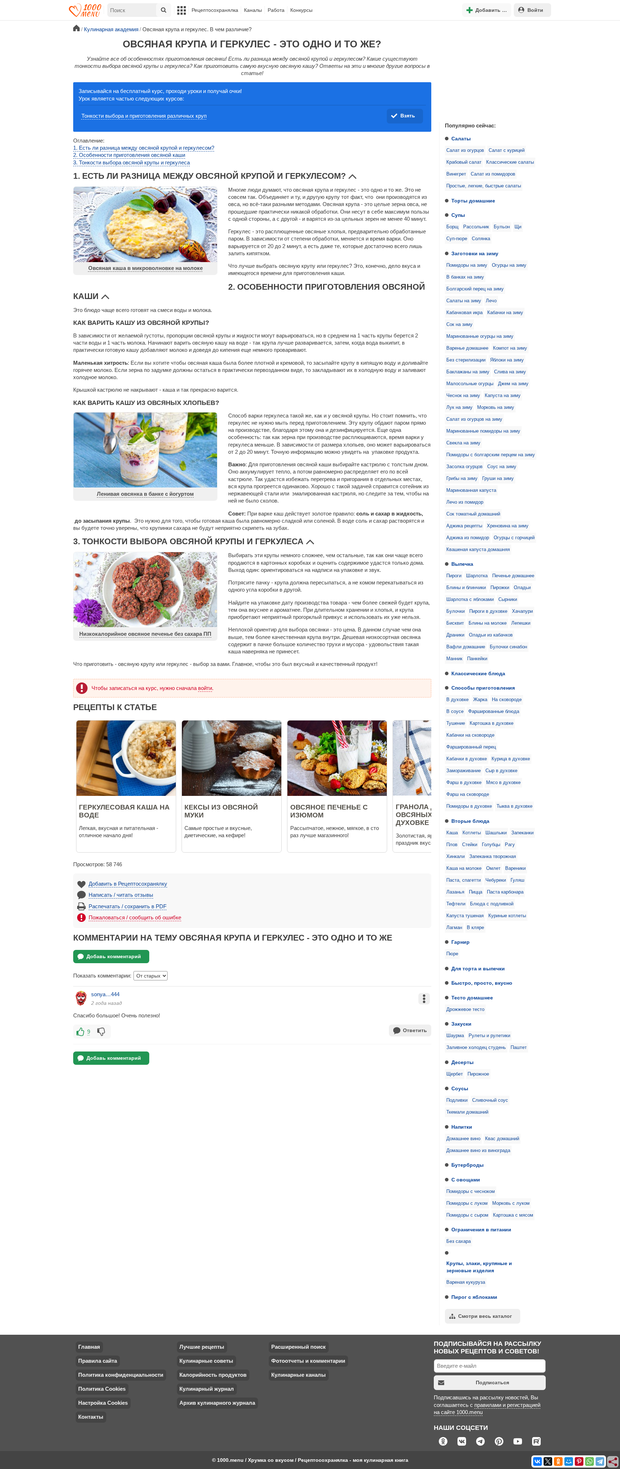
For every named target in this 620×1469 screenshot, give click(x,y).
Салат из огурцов (465, 150)
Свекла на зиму (463, 443)
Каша (452, 832)
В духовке (457, 699)
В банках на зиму (465, 277)
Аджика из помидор (467, 537)
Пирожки (499, 587)
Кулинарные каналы (298, 1375)
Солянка (481, 238)
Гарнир (460, 942)
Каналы (253, 10)
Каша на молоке (464, 868)
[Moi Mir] (568, 1461)
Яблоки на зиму (507, 360)
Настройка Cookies (103, 1403)
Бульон (502, 226)
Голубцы (491, 844)
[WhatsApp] (589, 1461)
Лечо (491, 300)
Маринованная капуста (471, 490)
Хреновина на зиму (508, 525)
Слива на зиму (510, 371)
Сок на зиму (459, 324)
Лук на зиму (459, 407)
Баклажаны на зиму (467, 371)
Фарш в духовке (464, 782)
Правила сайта (97, 1361)
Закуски (461, 1024)
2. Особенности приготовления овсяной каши (129, 155)
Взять (407, 115)
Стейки (469, 844)
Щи (518, 226)
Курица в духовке (511, 758)
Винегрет (456, 174)
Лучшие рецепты (201, 1347)
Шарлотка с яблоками (470, 599)
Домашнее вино (463, 1138)
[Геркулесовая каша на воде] (148, 794)
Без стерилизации (465, 360)
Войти (535, 10)
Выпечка (462, 564)
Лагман (454, 927)
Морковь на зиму (495, 407)
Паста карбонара (505, 892)
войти (205, 688)
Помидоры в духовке (469, 806)
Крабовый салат (464, 162)
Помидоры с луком (467, 1203)
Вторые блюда (470, 821)
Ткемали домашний (467, 1112)
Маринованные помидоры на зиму (483, 431)
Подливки (457, 1100)
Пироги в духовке (488, 611)
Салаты (461, 138)
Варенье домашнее (467, 348)
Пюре (452, 953)
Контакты (90, 1417)
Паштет (519, 1047)
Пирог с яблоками (474, 1297)
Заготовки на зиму (474, 253)
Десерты (462, 1062)
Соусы (459, 1088)
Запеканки (522, 832)
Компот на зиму (510, 348)
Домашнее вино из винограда (478, 1150)
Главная (89, 1347)
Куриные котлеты (507, 915)
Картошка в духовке (491, 723)
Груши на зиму (498, 478)
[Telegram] (600, 1461)
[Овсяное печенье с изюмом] (359, 794)
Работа (276, 10)
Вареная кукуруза (465, 1282)
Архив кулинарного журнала (217, 1403)
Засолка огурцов (464, 466)
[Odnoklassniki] (558, 1461)
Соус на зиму (501, 466)
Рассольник (476, 226)
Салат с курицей (507, 150)
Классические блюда (478, 673)
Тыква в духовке (514, 806)
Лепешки (520, 623)
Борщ (452, 226)
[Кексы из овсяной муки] (253, 794)
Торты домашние (473, 201)
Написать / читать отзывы (121, 895)
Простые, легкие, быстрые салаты (483, 185)
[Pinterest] (579, 1461)
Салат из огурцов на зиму (474, 419)
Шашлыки (496, 832)
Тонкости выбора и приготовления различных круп (144, 116)
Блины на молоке (488, 623)
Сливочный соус (490, 1100)
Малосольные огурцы (469, 383)
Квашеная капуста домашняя (478, 549)
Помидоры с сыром (467, 1215)
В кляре (475, 927)
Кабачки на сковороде (470, 735)
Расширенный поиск (298, 1347)
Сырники (507, 599)
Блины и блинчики (466, 587)
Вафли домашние (465, 646)
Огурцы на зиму (509, 265)
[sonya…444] (80, 998)
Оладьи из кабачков (491, 635)
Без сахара (458, 1241)
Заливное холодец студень (476, 1047)
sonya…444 (105, 994)
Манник (454, 658)
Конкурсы (301, 10)
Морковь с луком (511, 1203)
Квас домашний (502, 1138)
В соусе (455, 711)
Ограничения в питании (481, 1229)
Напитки (461, 1127)
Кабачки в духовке (466, 758)
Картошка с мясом (513, 1215)
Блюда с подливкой (491, 903)
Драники (455, 635)
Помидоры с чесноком (470, 1191)
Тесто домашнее (472, 998)
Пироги (453, 575)
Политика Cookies (102, 1389)
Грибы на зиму (462, 478)
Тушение (455, 723)
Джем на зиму (513, 383)
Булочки (455, 611)
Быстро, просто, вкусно (481, 983)
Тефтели (455, 903)
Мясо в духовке (503, 782)
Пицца (475, 892)
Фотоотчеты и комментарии (308, 1361)
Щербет (454, 1074)
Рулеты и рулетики (489, 1035)
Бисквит (455, 623)
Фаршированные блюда (493, 711)
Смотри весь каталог (485, 1316)
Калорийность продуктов (212, 1375)
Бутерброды (467, 1165)
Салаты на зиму (463, 300)
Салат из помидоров (493, 174)
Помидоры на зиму (466, 265)
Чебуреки (495, 880)
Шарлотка (477, 575)
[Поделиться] (613, 1462)
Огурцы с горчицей (514, 537)
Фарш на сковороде (467, 794)
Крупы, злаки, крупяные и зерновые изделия (479, 1266)
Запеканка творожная (492, 856)
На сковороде (507, 699)
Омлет (493, 868)
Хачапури (522, 611)
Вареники (515, 868)
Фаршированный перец (471, 747)
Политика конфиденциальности (120, 1375)
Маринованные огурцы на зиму (479, 336)
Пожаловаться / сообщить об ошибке (135, 917)
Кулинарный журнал (206, 1389)
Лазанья (455, 892)
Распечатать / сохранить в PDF (127, 906)
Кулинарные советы (206, 1361)
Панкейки (477, 658)
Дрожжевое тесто (465, 1009)
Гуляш (517, 880)
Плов (451, 844)
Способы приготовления (483, 688)
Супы (458, 215)
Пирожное (478, 1074)
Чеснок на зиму (463, 395)
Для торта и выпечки (478, 968)
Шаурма (455, 1035)
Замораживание (463, 770)
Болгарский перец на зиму (475, 289)
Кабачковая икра (464, 312)
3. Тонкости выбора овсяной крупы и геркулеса (131, 162)
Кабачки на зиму (505, 312)
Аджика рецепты (464, 525)
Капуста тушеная (465, 915)
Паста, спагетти (463, 880)
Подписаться (492, 1382)
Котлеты (471, 832)
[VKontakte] (537, 1461)
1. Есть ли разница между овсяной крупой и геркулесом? (143, 148)
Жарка (480, 699)
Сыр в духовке (501, 770)
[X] (548, 1461)
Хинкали (455, 856)
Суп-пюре (456, 238)
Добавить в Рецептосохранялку (128, 884)
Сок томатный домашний (473, 514)
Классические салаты (510, 162)
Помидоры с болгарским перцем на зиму (490, 454)
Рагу (510, 844)
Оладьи (522, 587)
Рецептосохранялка (215, 10)
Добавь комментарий (113, 956)
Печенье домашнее (513, 575)
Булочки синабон (508, 646)
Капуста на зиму (503, 395)
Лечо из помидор (464, 502)
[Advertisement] (493, 70)
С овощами (465, 1180)
